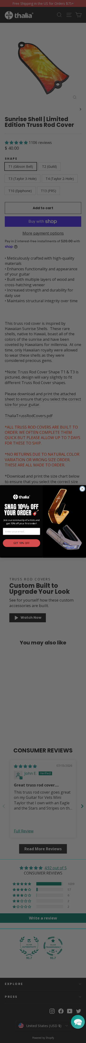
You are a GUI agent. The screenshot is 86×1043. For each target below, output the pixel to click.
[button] (78, 1022)
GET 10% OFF (21, 543)
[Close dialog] (82, 488)
